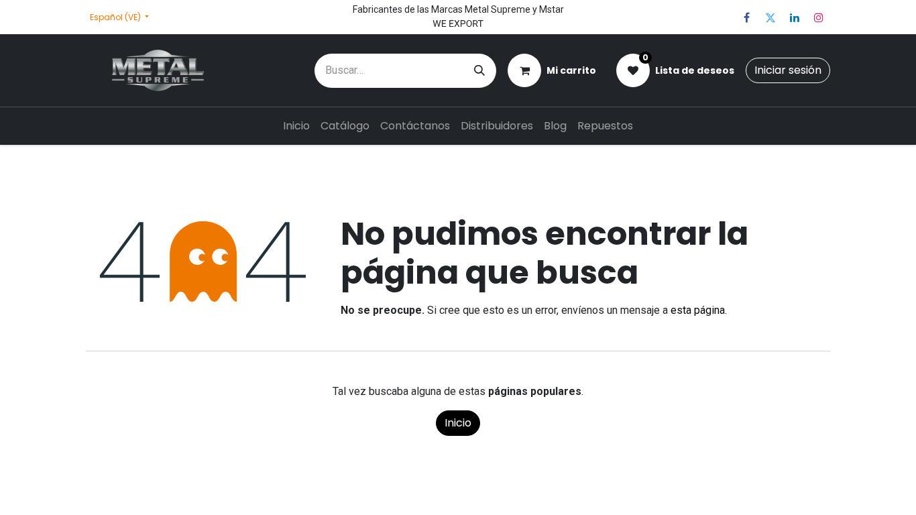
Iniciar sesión (787, 70)
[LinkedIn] (794, 17)
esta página (698, 310)
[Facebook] (746, 17)
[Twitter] (770, 17)
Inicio (458, 423)
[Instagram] (818, 17)
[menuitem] (296, 126)
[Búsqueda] (479, 71)
